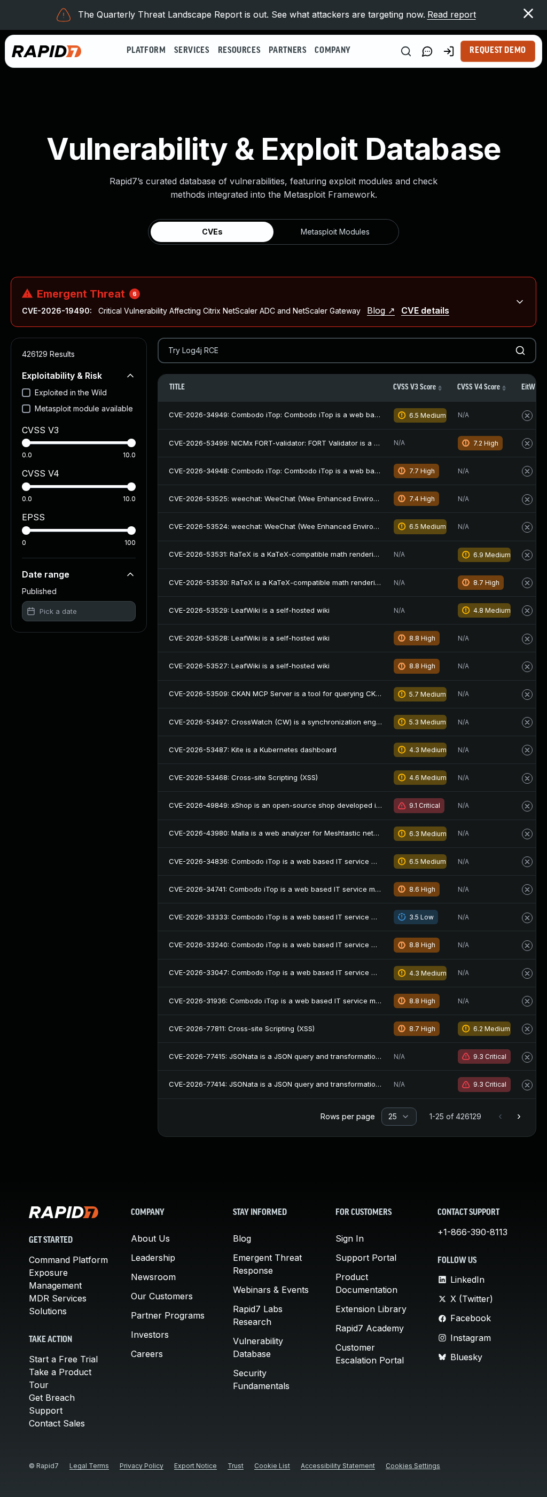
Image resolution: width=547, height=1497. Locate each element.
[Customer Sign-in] (448, 51)
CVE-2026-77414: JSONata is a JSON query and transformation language (291, 1084)
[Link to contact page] (427, 51)
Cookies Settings (413, 1466)
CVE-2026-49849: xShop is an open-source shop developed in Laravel (288, 805)
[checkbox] (26, 392)
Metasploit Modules (335, 231)
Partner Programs (168, 1315)
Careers (147, 1353)
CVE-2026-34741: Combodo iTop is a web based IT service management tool (298, 889)
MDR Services (58, 1298)
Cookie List (272, 1466)
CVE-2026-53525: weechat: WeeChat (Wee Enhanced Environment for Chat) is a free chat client (331, 498)
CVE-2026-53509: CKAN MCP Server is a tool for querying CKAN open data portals (308, 693)
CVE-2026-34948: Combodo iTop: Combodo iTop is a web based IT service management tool (325, 470)
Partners (287, 50)
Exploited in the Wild (71, 392)
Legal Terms (89, 1466)
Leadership (153, 1257)
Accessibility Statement (338, 1466)
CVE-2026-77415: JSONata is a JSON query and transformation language (291, 1056)
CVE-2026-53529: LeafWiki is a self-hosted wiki (249, 610)
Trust (236, 1466)
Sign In (349, 1238)
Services (191, 50)
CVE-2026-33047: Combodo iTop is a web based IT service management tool (299, 972)
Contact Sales (57, 1423)
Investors (150, 1334)
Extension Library (371, 1309)
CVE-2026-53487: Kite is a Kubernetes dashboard (253, 749)
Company (332, 50)
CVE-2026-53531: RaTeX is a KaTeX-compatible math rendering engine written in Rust (313, 554)
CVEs (212, 231)
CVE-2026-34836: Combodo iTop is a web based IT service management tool (299, 861)
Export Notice (195, 1466)
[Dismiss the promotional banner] (528, 13)
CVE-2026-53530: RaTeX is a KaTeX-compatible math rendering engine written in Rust (313, 582)
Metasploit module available (84, 408)
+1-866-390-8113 (472, 1232)
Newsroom (153, 1277)
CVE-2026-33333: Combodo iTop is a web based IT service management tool (299, 917)
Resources (239, 50)
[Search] (406, 51)
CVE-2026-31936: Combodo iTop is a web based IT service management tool (298, 1000)
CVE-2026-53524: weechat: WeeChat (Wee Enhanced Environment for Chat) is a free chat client (331, 526)
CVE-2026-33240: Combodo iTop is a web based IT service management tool (299, 944)
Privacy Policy (141, 1466)
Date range (45, 574)
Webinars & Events (271, 1289)
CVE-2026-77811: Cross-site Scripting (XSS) (242, 1028)
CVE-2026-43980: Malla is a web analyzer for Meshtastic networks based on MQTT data (318, 833)
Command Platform (68, 1259)
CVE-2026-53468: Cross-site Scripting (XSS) (243, 777)
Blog (242, 1238)
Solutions (48, 1311)
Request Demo (498, 50)
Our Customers (162, 1296)
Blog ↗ (381, 310)
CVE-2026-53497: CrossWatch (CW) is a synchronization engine (277, 722)
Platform (146, 50)
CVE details (425, 310)
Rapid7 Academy (369, 1328)
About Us (150, 1238)
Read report (451, 14)
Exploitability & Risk (62, 375)
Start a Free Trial (63, 1359)
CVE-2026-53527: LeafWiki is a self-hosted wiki (249, 665)
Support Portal (365, 1257)
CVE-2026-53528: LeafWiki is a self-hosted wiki (249, 638)
